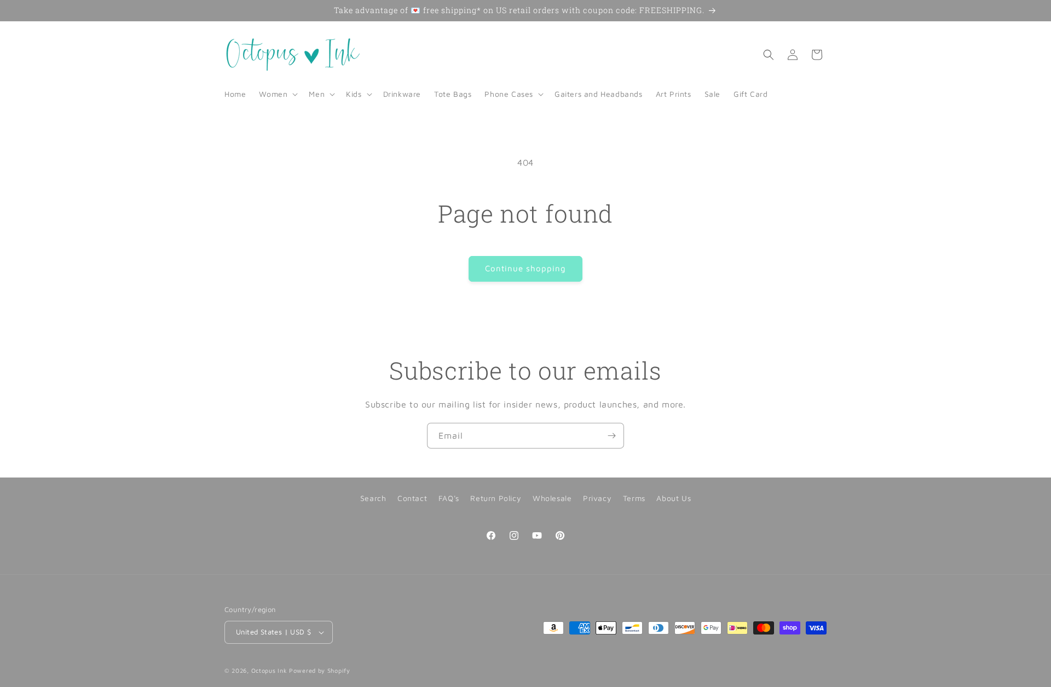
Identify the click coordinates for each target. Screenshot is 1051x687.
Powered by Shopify (319, 670)
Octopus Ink (269, 670)
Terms (634, 498)
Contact (412, 498)
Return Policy (495, 498)
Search (373, 498)
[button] (277, 94)
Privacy (597, 498)
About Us (673, 498)
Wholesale (552, 498)
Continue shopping (525, 268)
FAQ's (448, 498)
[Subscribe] (611, 436)
